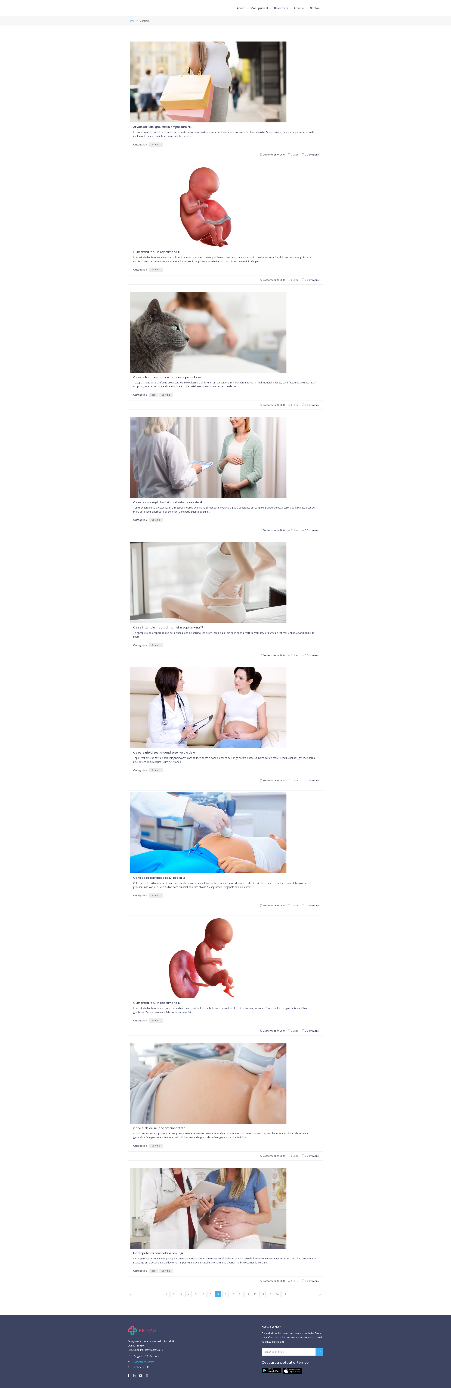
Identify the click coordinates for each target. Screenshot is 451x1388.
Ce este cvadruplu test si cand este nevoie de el (167, 502)
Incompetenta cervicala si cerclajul (158, 1253)
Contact (315, 8)
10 (232, 1294)
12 (247, 1294)
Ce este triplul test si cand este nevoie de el (164, 753)
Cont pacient (259, 8)
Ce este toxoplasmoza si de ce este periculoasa (167, 377)
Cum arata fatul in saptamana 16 (157, 1003)
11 (240, 1294)
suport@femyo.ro (144, 1361)
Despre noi (281, 8)
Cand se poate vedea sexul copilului (159, 878)
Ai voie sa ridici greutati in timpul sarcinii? (162, 127)
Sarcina (156, 144)
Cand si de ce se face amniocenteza (159, 1128)
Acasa (241, 8)
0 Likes (294, 154)
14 (262, 1294)
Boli (153, 394)
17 (284, 1294)
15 (269, 1294)
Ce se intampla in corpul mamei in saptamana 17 (168, 627)
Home (131, 21)
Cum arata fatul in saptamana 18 (157, 252)
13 (255, 1294)
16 (277, 1294)
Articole (299, 8)
